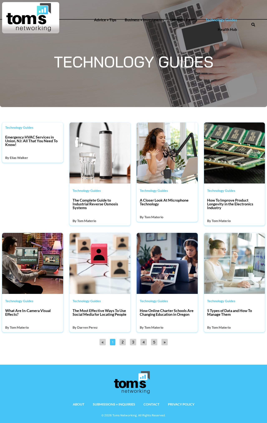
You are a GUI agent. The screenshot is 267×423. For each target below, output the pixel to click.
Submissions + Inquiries (114, 404)
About (78, 404)
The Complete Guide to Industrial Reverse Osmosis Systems (95, 204)
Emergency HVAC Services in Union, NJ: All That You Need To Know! (31, 141)
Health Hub (227, 29)
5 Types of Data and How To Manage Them (229, 312)
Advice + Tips (105, 20)
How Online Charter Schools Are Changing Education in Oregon (167, 312)
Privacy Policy (181, 404)
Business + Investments (144, 20)
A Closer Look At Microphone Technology (164, 202)
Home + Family (184, 20)
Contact (152, 404)
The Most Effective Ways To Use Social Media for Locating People (99, 312)
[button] (237, 7)
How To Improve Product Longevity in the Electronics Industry (230, 204)
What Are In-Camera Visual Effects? (28, 312)
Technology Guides (221, 20)
